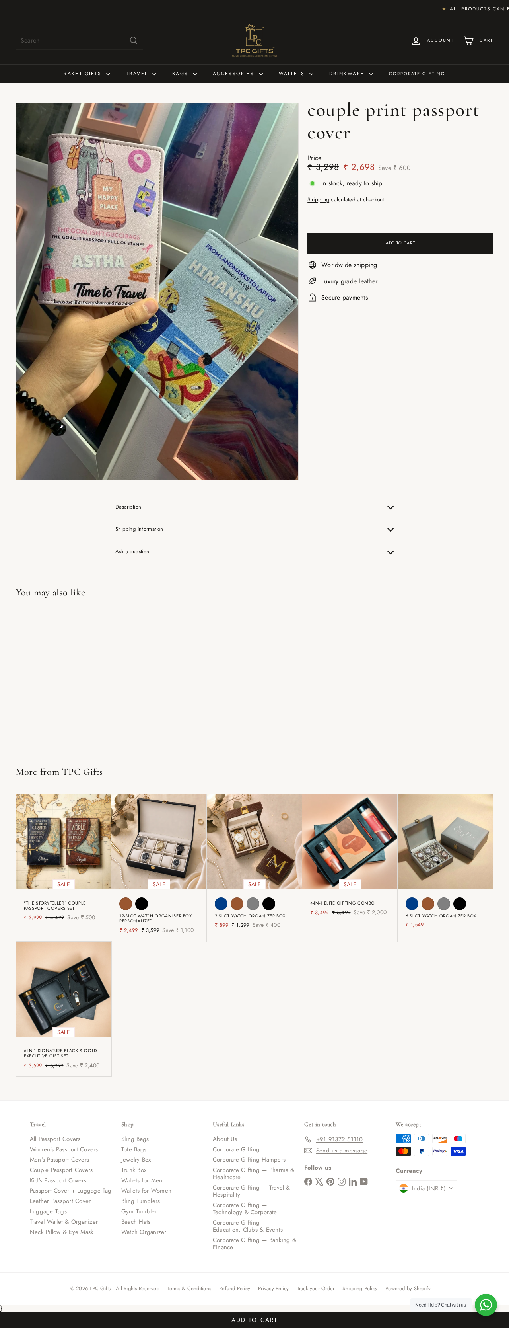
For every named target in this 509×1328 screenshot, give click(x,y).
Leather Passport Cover (60, 1201)
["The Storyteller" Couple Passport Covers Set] (63, 861)
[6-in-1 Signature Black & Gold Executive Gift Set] (63, 1009)
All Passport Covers (55, 1139)
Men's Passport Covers (59, 1159)
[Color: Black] (141, 903)
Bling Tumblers (140, 1201)
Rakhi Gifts (84, 73)
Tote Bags (133, 1149)
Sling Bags (135, 1139)
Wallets (293, 73)
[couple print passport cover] (55, 678)
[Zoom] (157, 291)
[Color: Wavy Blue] (221, 903)
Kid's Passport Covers (58, 1180)
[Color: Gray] (253, 903)
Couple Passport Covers (61, 1170)
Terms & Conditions (189, 1288)
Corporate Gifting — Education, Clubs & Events (248, 1226)
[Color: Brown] (125, 903)
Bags (181, 73)
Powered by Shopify (408, 1288)
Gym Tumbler (139, 1211)
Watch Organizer (144, 1232)
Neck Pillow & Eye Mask (61, 1232)
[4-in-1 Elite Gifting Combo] (350, 859)
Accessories (235, 73)
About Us (225, 1139)
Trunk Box (133, 1170)
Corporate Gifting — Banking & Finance (254, 1244)
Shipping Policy (359, 1288)
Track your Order (316, 1288)
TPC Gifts (82, 772)
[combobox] (79, 40)
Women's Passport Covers (64, 1149)
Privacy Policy (273, 1288)
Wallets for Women (146, 1190)
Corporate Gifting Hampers (249, 1159)
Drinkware (348, 73)
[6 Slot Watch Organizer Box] (445, 865)
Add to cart (254, 1320)
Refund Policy (234, 1288)
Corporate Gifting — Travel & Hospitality (251, 1191)
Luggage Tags (48, 1211)
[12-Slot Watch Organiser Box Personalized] (159, 868)
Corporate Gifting (417, 73)
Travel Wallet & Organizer (64, 1221)
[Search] (133, 40)
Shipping (318, 200)
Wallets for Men (142, 1180)
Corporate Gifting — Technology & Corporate (245, 1209)
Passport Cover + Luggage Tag (71, 1190)
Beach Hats (135, 1221)
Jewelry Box (136, 1159)
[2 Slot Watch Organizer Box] (254, 865)
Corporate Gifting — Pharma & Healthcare (254, 1174)
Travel (138, 73)
